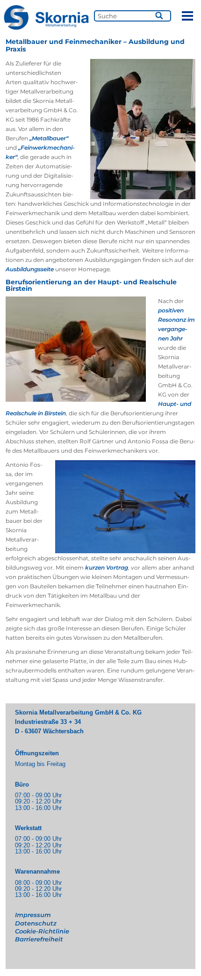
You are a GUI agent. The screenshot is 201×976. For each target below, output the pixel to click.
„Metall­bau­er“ (48, 138)
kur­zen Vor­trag (106, 567)
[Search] (159, 16)
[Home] (46, 17)
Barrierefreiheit (39, 939)
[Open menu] (187, 16)
